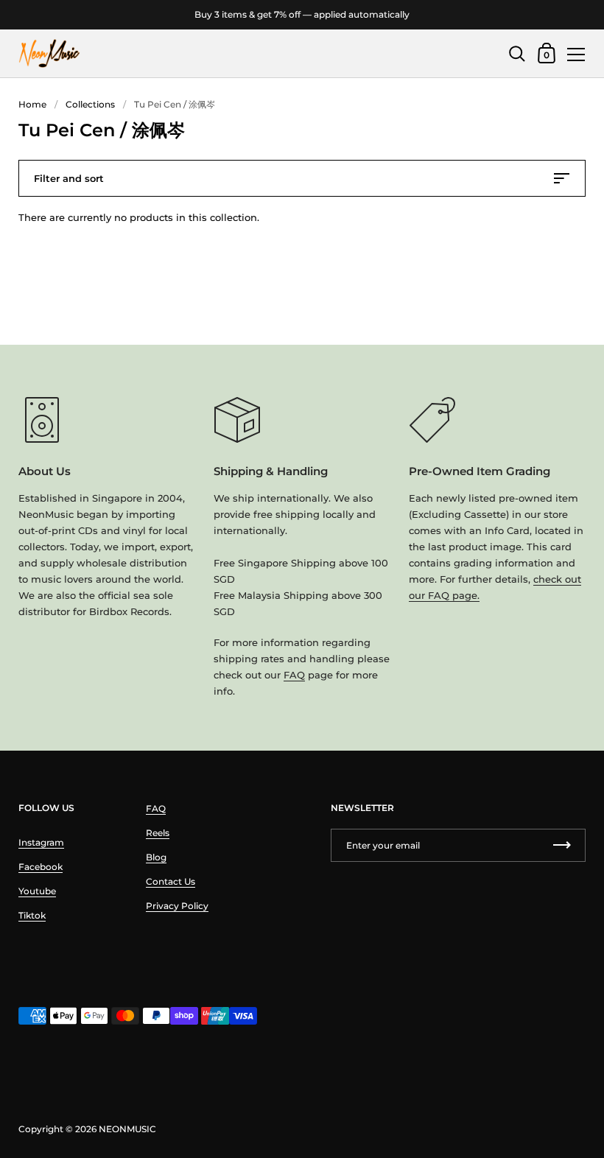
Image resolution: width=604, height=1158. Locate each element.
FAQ (294, 675)
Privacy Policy (177, 905)
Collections (90, 104)
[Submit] (562, 845)
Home (32, 104)
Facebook (40, 866)
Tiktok (32, 915)
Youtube (37, 890)
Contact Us (170, 881)
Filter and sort (69, 178)
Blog (156, 857)
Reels (157, 832)
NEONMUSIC (127, 1128)
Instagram (41, 842)
